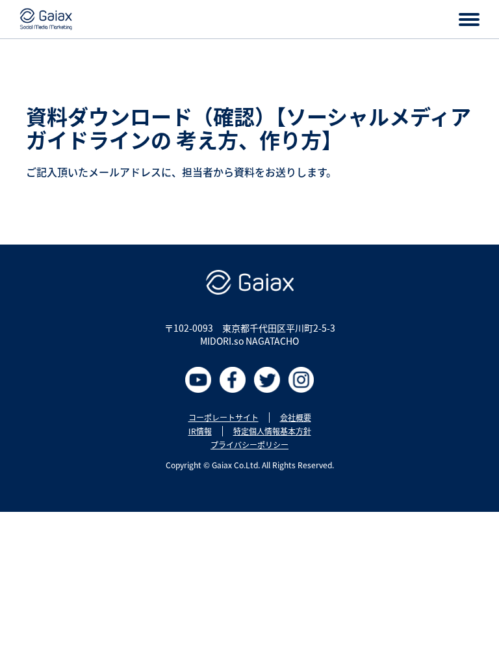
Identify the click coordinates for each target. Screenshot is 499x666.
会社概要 (295, 417)
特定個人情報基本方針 (272, 431)
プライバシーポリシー (249, 445)
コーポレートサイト (223, 417)
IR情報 (200, 431)
